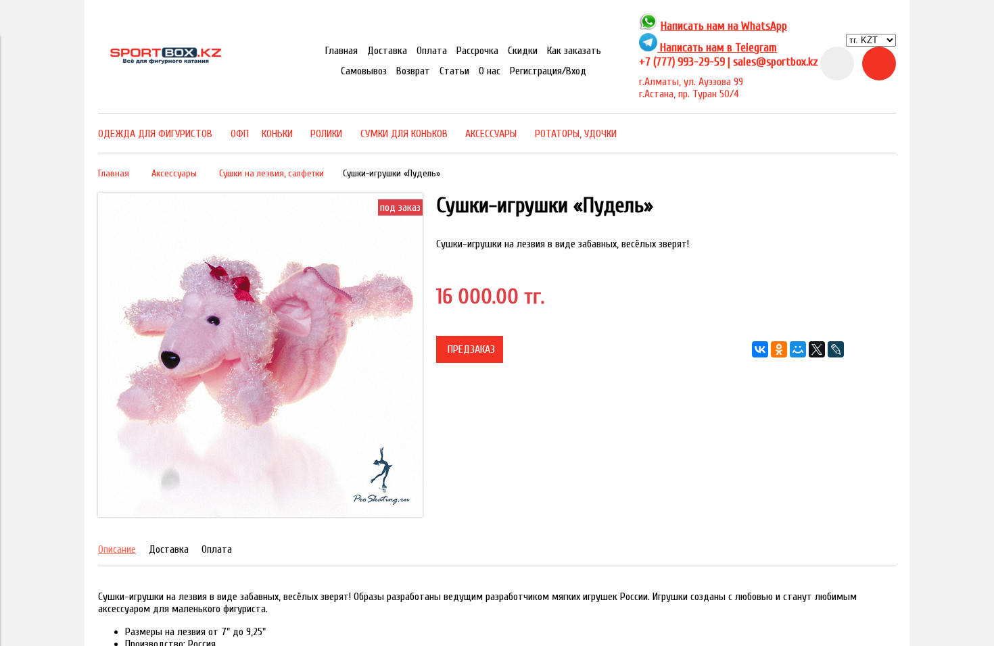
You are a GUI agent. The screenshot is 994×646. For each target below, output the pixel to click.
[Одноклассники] (779, 349)
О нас (489, 71)
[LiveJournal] (836, 349)
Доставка (387, 51)
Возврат (413, 71)
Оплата (432, 51)
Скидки (523, 51)
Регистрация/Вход (548, 71)
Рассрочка (477, 51)
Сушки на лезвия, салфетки (271, 173)
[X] (817, 349)
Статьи (454, 71)
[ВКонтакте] (760, 349)
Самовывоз (364, 71)
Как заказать (574, 51)
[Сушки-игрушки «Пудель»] (260, 513)
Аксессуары (174, 173)
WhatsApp (764, 26)
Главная (341, 51)
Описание (117, 549)
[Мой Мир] (798, 349)
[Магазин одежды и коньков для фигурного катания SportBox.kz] (165, 62)
